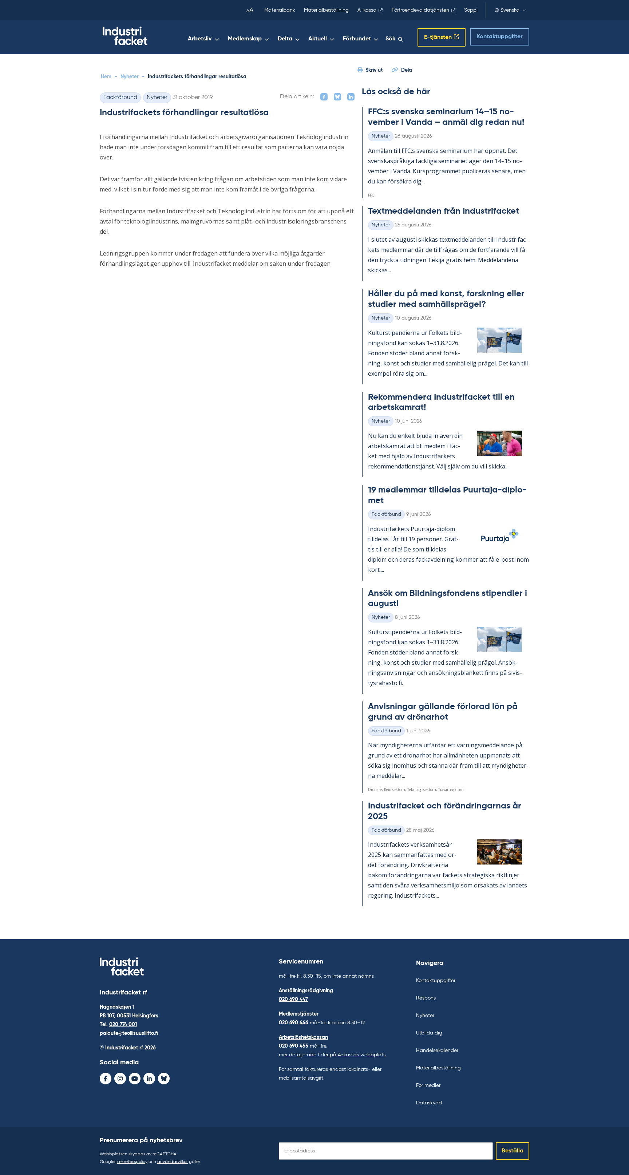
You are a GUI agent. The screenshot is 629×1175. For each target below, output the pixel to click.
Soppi (471, 10)
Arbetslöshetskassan (303, 1037)
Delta (285, 39)
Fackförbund (120, 97)
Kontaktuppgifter (499, 37)
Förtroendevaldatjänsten (420, 10)
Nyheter (129, 76)
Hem (106, 76)
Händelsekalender (437, 1050)
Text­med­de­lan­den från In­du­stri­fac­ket (443, 211)
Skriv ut (374, 70)
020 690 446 (293, 1022)
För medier (428, 1085)
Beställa (512, 1151)
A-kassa (366, 10)
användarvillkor (172, 1162)
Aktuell (317, 39)
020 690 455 (293, 1046)
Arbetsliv (200, 39)
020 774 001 (123, 1024)
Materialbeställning (326, 10)
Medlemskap (245, 39)
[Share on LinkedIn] (351, 96)
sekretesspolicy (132, 1162)
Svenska (510, 10)
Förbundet (357, 39)
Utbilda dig (429, 1033)
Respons (426, 998)
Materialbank (279, 10)
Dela (406, 70)
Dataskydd (429, 1102)
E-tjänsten (438, 37)
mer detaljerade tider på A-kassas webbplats (332, 1054)
